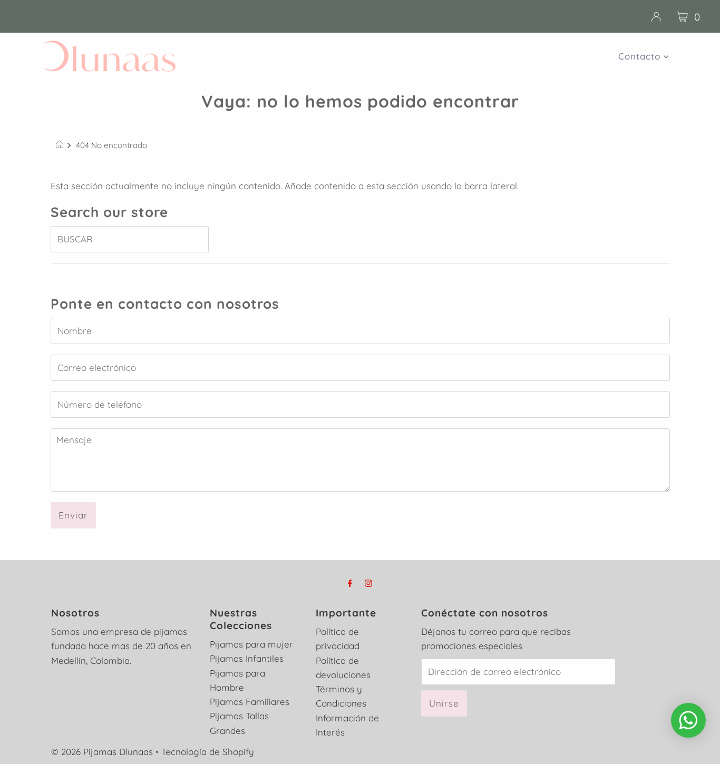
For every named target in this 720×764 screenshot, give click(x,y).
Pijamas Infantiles (247, 658)
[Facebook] (350, 583)
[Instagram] (368, 583)
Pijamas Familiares (249, 701)
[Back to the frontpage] (61, 145)
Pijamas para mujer (251, 644)
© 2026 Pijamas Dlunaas (102, 751)
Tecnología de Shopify (207, 751)
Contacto (641, 56)
